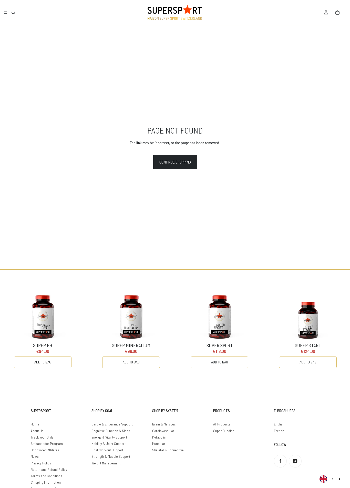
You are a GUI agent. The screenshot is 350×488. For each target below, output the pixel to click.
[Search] (13, 12)
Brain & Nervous (164, 424)
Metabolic (159, 437)
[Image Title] (280, 461)
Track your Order (43, 437)
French (279, 431)
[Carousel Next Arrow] (335, 327)
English (279, 424)
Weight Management (105, 463)
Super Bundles (223, 431)
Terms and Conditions (46, 476)
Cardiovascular (163, 431)
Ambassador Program (47, 443)
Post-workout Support (107, 450)
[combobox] (330, 479)
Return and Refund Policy (49, 469)
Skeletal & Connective (168, 450)
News (35, 456)
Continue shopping (175, 161)
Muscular (158, 443)
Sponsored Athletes (45, 450)
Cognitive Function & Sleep (110, 431)
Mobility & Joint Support (108, 443)
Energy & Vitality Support (109, 437)
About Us (37, 431)
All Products (222, 424)
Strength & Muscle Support (110, 456)
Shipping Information (46, 482)
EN (332, 479)
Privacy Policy (41, 463)
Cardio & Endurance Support (112, 424)
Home (35, 424)
